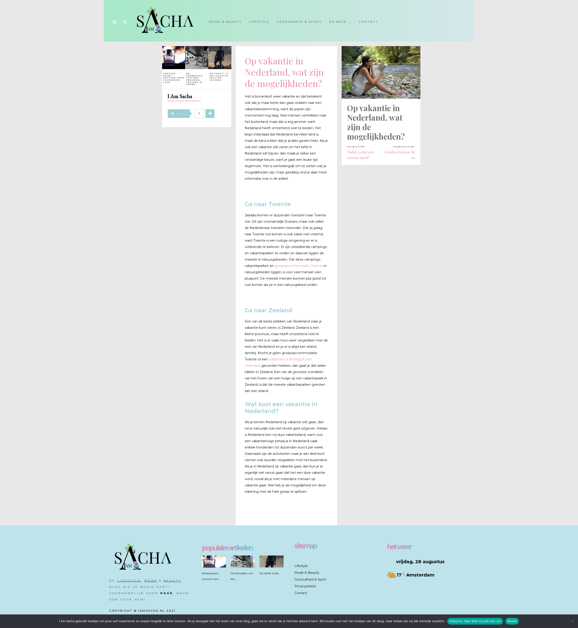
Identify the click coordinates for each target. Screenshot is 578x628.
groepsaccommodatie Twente (299, 266)
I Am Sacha (180, 96)
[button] (125, 22)
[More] (210, 113)
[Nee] (572, 621)
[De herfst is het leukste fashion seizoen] (219, 57)
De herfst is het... (270, 573)
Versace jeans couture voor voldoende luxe (173, 77)
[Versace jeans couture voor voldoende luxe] (173, 57)
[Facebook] (199, 113)
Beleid (512, 621)
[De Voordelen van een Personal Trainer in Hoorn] (196, 57)
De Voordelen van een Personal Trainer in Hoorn (194, 78)
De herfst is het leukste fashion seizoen (219, 76)
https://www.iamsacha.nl (184, 100)
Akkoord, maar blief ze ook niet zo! (475, 621)
